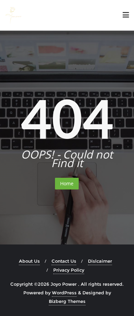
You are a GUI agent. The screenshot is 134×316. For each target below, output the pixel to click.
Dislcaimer (100, 261)
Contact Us (64, 261)
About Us (29, 261)
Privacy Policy (68, 270)
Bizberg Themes (67, 301)
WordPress (64, 292)
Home (67, 183)
